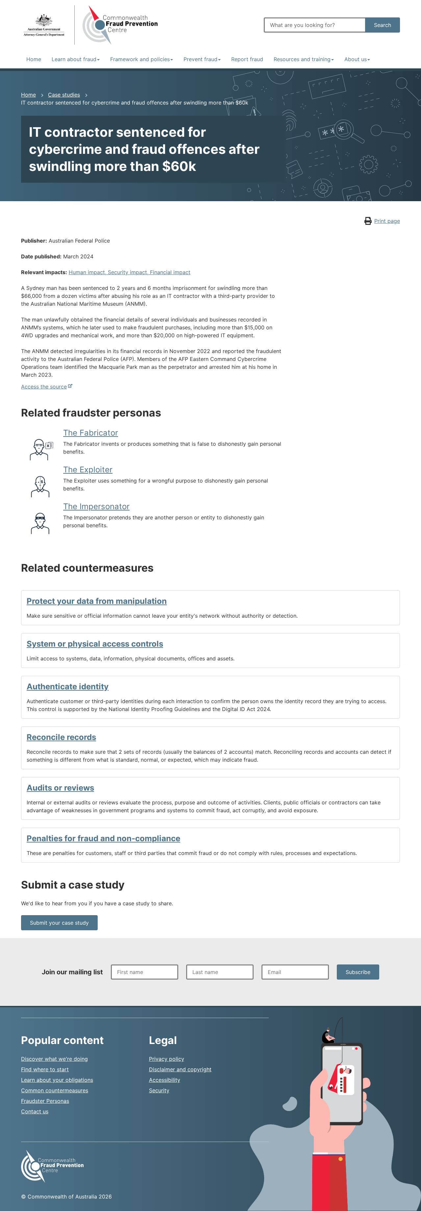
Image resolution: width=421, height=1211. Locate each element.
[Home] (43, 25)
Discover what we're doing (54, 1059)
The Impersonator (96, 506)
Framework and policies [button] (140, 59)
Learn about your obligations (57, 1080)
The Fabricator (90, 433)
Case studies (64, 94)
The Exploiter (87, 469)
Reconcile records (61, 737)
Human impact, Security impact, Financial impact (129, 272)
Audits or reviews (60, 788)
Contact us (34, 1111)
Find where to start (45, 1069)
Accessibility (164, 1080)
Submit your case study (59, 922)
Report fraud (247, 59)
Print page (387, 221)
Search (382, 25)
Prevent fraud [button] (200, 59)
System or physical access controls (95, 644)
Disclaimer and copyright (180, 1069)
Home (33, 59)
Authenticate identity (68, 686)
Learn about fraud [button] (74, 59)
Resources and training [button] (302, 59)
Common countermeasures (54, 1090)
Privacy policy (166, 1059)
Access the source (44, 386)
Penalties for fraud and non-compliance (103, 838)
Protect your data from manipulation (97, 601)
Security (159, 1090)
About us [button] (355, 59)
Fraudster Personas (45, 1101)
